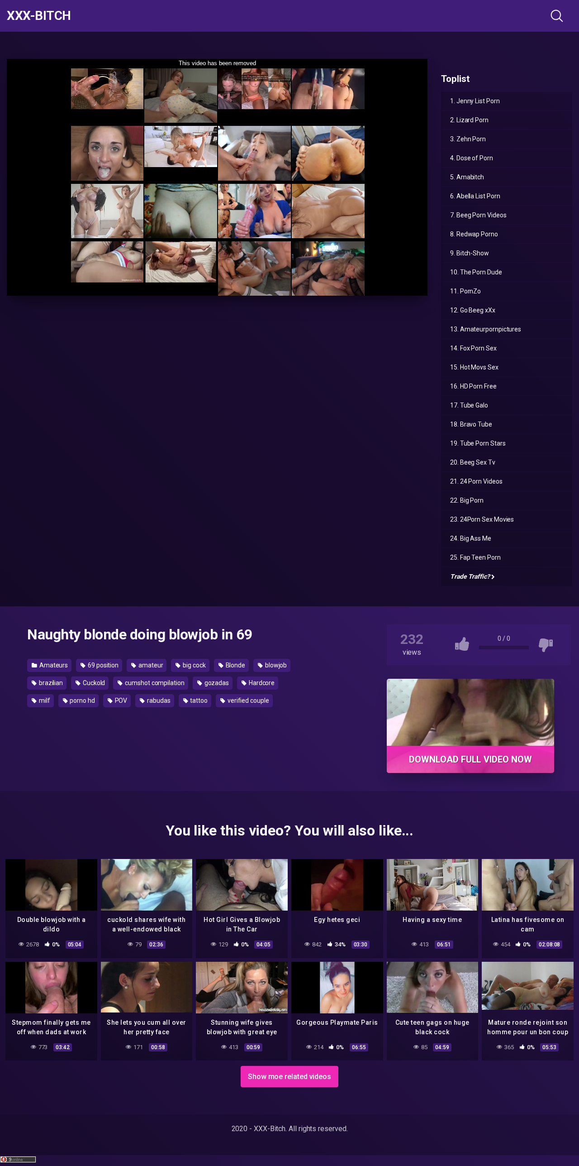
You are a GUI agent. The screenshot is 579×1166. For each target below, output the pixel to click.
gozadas (216, 682)
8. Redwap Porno (474, 234)
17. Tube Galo (469, 405)
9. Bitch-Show (469, 253)
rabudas (158, 700)
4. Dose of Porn (471, 158)
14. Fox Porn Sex (473, 348)
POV (121, 700)
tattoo (198, 700)
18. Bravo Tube (471, 424)
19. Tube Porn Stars (477, 443)
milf (44, 700)
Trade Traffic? (470, 576)
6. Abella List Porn (475, 196)
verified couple (247, 700)
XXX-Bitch (39, 16)
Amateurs (53, 665)
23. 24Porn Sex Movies (482, 519)
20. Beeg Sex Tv (472, 462)
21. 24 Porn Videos (476, 481)
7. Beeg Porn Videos (478, 215)
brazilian (50, 682)
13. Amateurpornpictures (485, 329)
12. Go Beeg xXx (472, 310)
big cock (193, 665)
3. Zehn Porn (468, 139)
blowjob (275, 665)
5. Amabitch (467, 177)
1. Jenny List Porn (475, 101)
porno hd (81, 700)
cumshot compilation (153, 682)
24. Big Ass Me (470, 538)
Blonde (234, 665)
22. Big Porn (467, 500)
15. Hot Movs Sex (474, 367)
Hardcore (261, 682)
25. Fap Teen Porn (475, 557)
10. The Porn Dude (476, 272)
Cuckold (93, 682)
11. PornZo (465, 291)
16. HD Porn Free (473, 386)
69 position (102, 665)
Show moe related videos (289, 1076)
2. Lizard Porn (469, 120)
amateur (150, 665)
